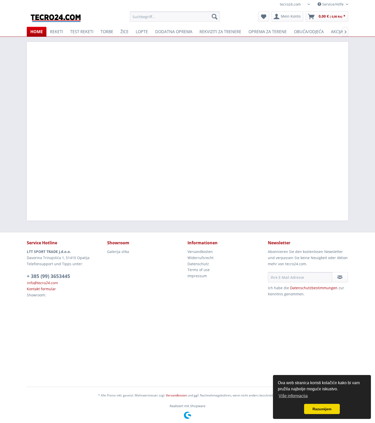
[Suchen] (214, 16)
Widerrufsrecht (201, 257)
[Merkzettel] (263, 16)
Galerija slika (118, 251)
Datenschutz (198, 263)
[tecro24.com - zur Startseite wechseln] (56, 17)
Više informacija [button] (293, 396)
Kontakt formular (41, 288)
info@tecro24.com (42, 282)
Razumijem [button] (321, 409)
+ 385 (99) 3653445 (48, 276)
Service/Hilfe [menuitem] (333, 4)
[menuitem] (175, 16)
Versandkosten (200, 251)
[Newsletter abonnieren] (340, 277)
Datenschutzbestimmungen (314, 287)
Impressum (197, 275)
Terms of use (199, 269)
